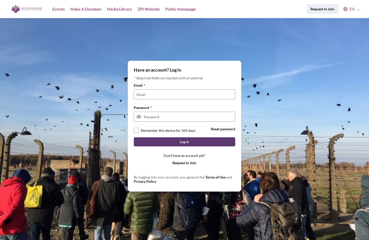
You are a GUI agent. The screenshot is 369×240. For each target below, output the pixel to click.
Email (139, 85)
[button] (349, 9)
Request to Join (184, 163)
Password (143, 107)
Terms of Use (215, 177)
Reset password (223, 129)
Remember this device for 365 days (168, 130)
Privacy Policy (145, 181)
